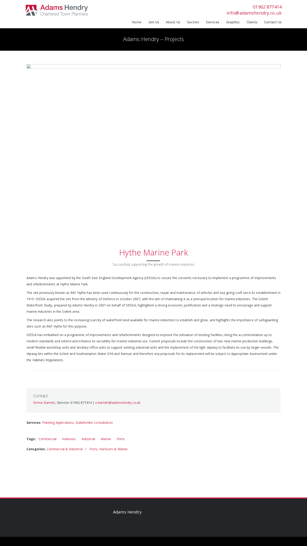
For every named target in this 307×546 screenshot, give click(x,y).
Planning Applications (57, 422)
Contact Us (273, 22)
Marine (106, 439)
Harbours (69, 439)
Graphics (233, 22)
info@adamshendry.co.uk (254, 13)
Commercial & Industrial (64, 449)
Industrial (88, 439)
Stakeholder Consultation (94, 422)
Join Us (153, 22)
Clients (252, 22)
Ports (121, 439)
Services (212, 22)
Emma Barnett (44, 402)
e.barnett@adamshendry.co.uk (117, 402)
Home (136, 22)
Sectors (193, 22)
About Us (173, 22)
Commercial (47, 439)
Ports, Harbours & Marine (108, 449)
